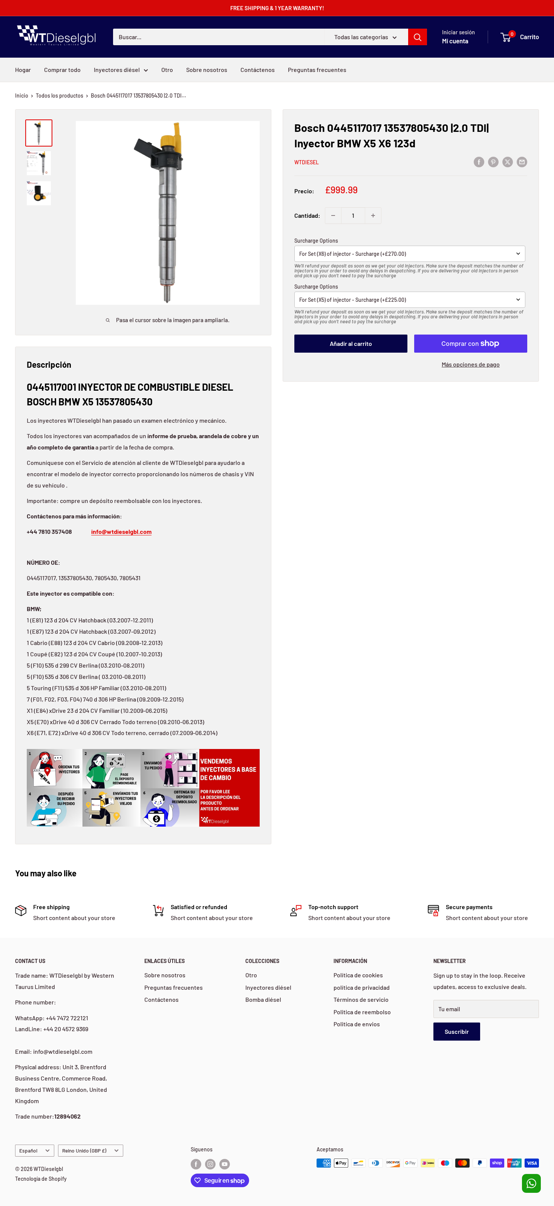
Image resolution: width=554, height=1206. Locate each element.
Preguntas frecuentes (317, 69)
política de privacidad (362, 987)
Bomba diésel (263, 999)
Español (28, 1150)
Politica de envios (357, 1023)
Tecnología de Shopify (41, 1178)
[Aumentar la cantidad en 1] (373, 215)
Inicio (21, 95)
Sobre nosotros (206, 69)
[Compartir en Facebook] (479, 161)
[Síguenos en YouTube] (224, 1164)
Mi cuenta (455, 40)
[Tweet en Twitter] (507, 161)
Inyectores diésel (117, 69)
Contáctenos (257, 69)
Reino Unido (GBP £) (84, 1150)
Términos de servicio (361, 999)
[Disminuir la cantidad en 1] (333, 215)
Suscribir (457, 1031)
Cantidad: (307, 215)
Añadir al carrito (351, 343)
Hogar (23, 69)
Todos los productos (59, 95)
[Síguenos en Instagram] (210, 1164)
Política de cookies (358, 974)
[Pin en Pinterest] (493, 161)
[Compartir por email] (522, 161)
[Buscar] (417, 37)
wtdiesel (306, 162)
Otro (167, 69)
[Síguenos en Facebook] (196, 1164)
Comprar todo (62, 69)
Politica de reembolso (362, 1011)
